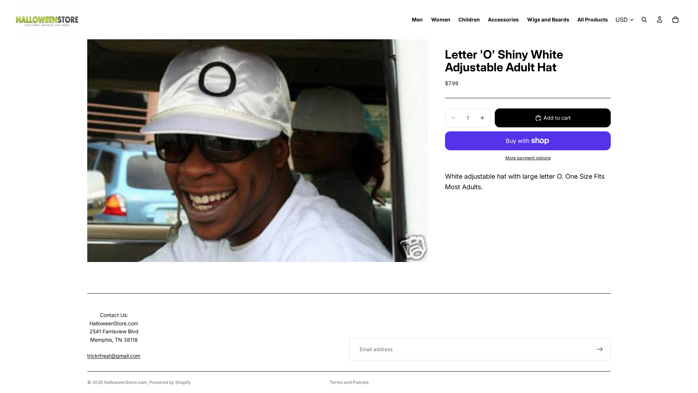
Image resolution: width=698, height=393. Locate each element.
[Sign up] (599, 349)
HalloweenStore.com (125, 382)
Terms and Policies (349, 382)
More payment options (528, 157)
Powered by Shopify (170, 382)
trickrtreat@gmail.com (113, 356)
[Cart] (675, 20)
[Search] (644, 20)
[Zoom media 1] (257, 150)
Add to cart (557, 118)
